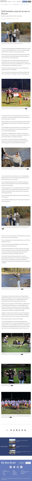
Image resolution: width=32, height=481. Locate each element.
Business (21, 4)
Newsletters (19, 1)
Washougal (6, 4)
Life (24, 4)
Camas (2, 4)
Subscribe (25, 1)
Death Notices (15, 472)
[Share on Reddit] (22, 430)
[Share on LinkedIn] (16, 430)
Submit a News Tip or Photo (25, 471)
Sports (18, 18)
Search (14, 1)
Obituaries (14, 471)
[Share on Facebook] (11, 430)
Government (5, 470)
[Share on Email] (25, 430)
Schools (10, 4)
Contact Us (22, 470)
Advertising (22, 473)
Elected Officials (15, 474)
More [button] (27, 4)
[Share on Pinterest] (19, 430)
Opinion (14, 470)
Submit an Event (23, 472)
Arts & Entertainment (15, 4)
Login (30, 1)
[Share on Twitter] (14, 430)
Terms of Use (4, 479)
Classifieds (14, 473)
